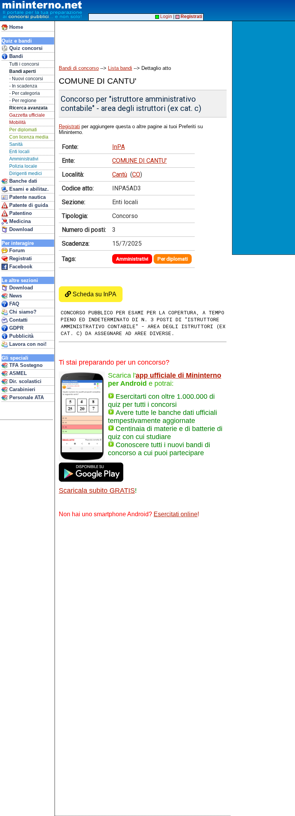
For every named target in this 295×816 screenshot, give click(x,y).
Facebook (20, 266)
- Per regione (22, 100)
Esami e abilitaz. (28, 189)
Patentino (20, 213)
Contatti (18, 320)
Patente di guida (28, 205)
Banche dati (22, 181)
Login (165, 16)
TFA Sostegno (25, 365)
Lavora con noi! (27, 344)
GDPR (15, 328)
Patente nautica (27, 197)
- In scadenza (23, 86)
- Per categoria (24, 93)
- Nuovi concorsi (26, 78)
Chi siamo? (22, 312)
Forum (16, 250)
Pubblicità (20, 336)
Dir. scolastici (24, 381)
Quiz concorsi (25, 48)
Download (20, 229)
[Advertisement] (264, 138)
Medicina (19, 221)
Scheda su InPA (93, 294)
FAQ (13, 304)
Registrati (20, 258)
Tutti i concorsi (24, 64)
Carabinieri (21, 389)
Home (15, 27)
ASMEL (17, 373)
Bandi (15, 56)
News (15, 296)
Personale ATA (26, 397)
